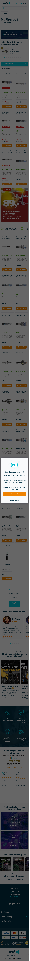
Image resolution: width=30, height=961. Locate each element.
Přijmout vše (14, 494)
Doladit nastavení (14, 500)
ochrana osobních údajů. (14, 486)
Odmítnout (14, 498)
